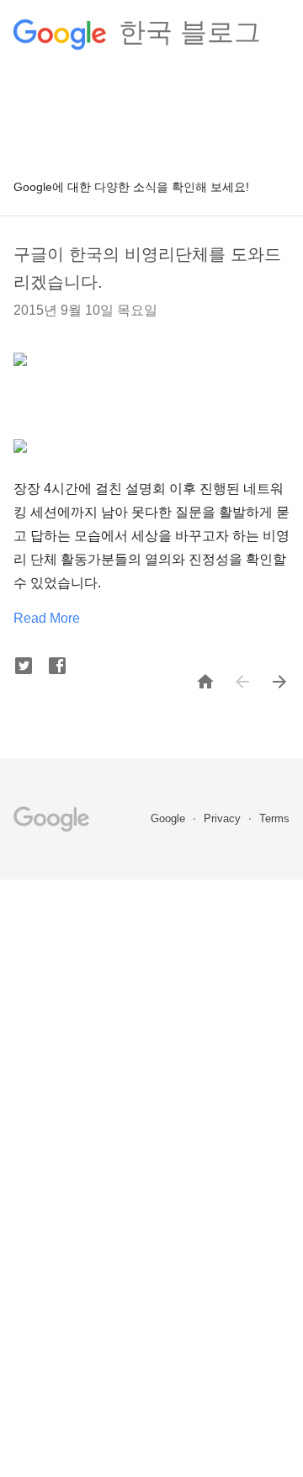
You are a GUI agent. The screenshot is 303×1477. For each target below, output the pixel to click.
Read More (46, 618)
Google (170, 818)
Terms (274, 818)
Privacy (224, 818)
